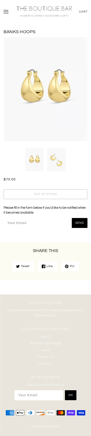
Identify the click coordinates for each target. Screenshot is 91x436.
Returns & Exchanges (45, 343)
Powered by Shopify (45, 426)
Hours (45, 350)
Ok (70, 395)
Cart (83, 11)
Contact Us (45, 356)
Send (79, 222)
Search (45, 336)
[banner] (44, 11)
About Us (45, 363)
